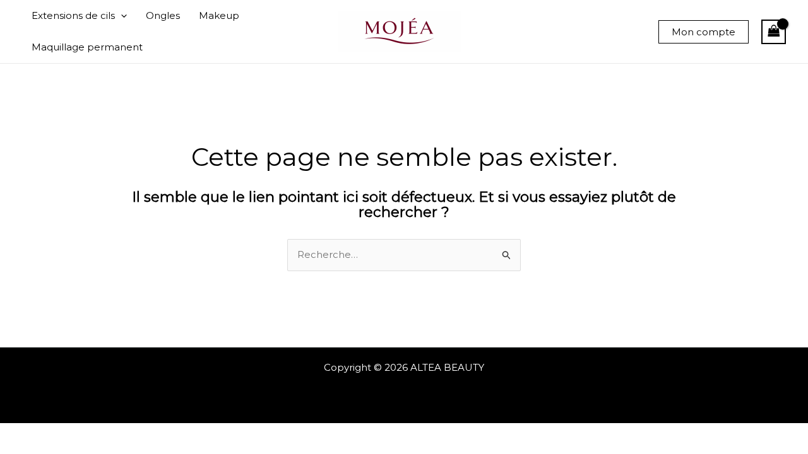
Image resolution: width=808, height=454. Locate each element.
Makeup (219, 15)
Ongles (163, 15)
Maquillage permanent (87, 47)
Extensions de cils (73, 15)
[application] (121, 16)
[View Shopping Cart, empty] (774, 32)
